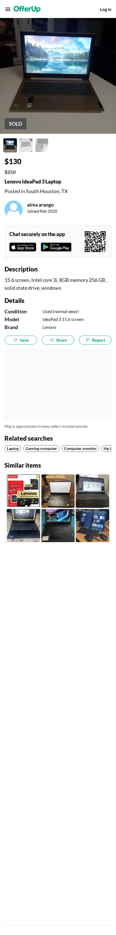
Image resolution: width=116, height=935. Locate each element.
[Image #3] (41, 145)
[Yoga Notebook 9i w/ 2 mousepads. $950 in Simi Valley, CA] (92, 525)
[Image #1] (10, 145)
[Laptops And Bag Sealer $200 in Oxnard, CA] (58, 525)
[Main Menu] (8, 9)
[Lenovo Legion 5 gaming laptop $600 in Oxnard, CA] (58, 491)
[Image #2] (26, 145)
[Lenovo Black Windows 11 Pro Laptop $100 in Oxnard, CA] (92, 491)
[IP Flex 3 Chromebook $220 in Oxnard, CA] (23, 525)
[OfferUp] (27, 9)
